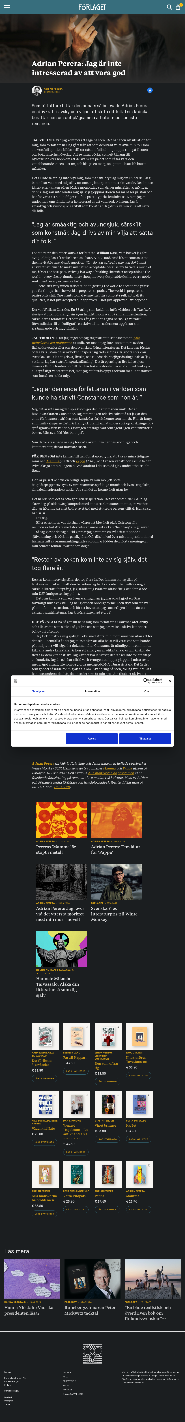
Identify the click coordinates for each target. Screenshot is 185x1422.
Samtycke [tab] (38, 691)
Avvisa (92, 738)
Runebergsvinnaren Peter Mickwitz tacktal (90, 1310)
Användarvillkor (73, 1394)
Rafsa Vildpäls (74, 1195)
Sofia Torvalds (136, 1120)
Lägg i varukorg (44, 1079)
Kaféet (131, 1125)
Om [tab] (146, 691)
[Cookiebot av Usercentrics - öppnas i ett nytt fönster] (146, 681)
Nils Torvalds (41, 1120)
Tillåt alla (145, 738)
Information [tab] (92, 691)
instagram (8, 1401)
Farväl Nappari (75, 1057)
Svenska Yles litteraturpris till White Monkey (114, 914)
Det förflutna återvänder (42, 1062)
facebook (8, 1398)
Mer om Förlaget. (11, 1391)
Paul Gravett (135, 1052)
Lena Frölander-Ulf (76, 1191)
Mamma (53, 461)
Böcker (67, 1373)
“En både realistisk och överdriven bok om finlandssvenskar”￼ (148, 1313)
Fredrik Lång (71, 1052)
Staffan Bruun (104, 1120)
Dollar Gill (62, 786)
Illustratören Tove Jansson (136, 1059)
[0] (178, 7)
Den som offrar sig (107, 1065)
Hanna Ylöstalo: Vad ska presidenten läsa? (28, 1310)
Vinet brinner (105, 1125)
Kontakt (67, 1390)
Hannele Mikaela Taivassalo (43, 1054)
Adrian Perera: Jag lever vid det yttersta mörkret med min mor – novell (60, 914)
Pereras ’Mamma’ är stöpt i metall (56, 849)
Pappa (127, 768)
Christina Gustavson (102, 1057)
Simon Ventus (104, 1052)
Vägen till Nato (43, 1128)
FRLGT (66, 1377)
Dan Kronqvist (73, 1120)
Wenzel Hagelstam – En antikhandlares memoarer (75, 1131)
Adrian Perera (53, 89)
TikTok (7, 1405)
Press (66, 1386)
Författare (69, 1381)
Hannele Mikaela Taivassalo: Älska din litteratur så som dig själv (57, 987)
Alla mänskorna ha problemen (111, 772)
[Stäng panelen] (170, 681)
